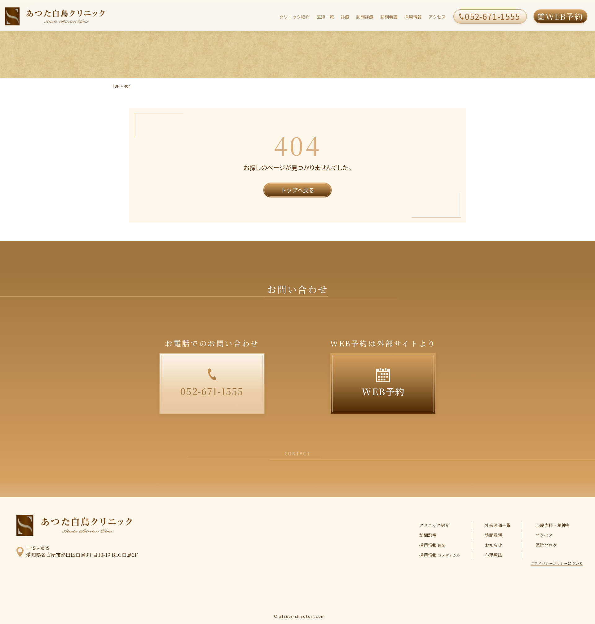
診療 (345, 17)
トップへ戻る (297, 190)
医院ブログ (546, 545)
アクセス (437, 17)
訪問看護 (389, 17)
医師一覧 (325, 17)
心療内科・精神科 (553, 525)
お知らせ (493, 545)
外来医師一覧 (498, 525)
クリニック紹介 (294, 17)
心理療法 (493, 555)
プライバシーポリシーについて (557, 563)
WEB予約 (564, 16)
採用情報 (413, 17)
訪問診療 (364, 17)
